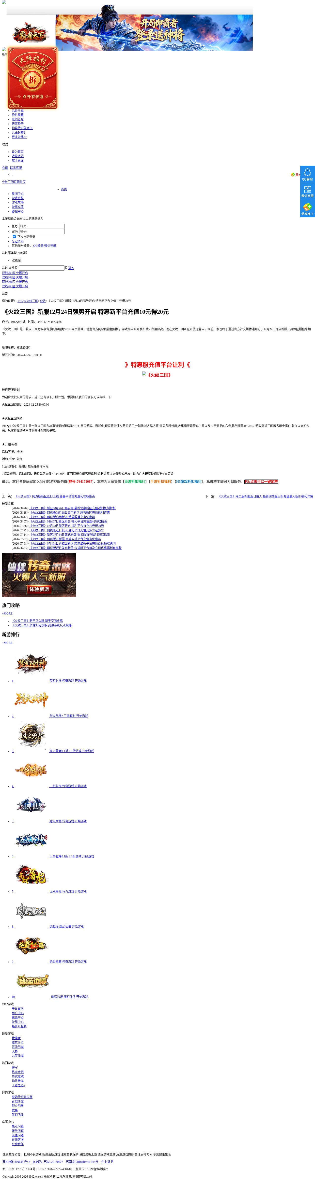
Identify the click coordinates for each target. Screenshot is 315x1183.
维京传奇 (18, 1042)
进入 (71, 268)
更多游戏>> (19, 137)
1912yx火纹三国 (27, 301)
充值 (5, 168)
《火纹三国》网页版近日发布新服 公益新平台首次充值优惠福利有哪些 (75, 548)
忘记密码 (18, 241)
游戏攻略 (18, 202)
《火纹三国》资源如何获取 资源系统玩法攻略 (42, 625)
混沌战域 (18, 1047)
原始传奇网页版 (22, 1097)
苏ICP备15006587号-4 (16, 1162)
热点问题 (18, 1126)
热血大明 (18, 1072)
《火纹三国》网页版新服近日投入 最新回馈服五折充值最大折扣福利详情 (265, 496)
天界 (15, 1051)
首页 (64, 189)
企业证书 (107, 1162)
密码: (15, 231)
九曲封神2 (18, 132)
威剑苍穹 (18, 119)
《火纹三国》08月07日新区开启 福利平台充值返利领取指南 (68, 521)
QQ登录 (38, 246)
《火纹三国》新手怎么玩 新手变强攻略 (37, 621)
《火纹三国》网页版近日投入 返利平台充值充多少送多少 (66, 530)
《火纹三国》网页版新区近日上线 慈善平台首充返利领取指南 (55, 496)
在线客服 (18, 1140)
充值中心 (18, 1017)
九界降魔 (18, 110)
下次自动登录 (26, 237)
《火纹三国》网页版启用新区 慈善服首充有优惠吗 (62, 517)
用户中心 (18, 1013)
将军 (15, 1067)
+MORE (7, 613)
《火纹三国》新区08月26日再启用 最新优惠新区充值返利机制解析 (72, 508)
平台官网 (18, 1008)
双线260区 (15, 286)
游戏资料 (18, 198)
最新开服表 (19, 1026)
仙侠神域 (18, 1081)
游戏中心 (18, 1022)
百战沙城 (18, 1101)
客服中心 (18, 211)
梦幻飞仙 (18, 1114)
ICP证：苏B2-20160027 (48, 1162)
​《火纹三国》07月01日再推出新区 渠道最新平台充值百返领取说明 (72, 543)
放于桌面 (18, 160)
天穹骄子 (18, 123)
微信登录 (50, 246)
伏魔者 (16, 1038)
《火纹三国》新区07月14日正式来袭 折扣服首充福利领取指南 (69, 534)
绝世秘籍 (18, 115)
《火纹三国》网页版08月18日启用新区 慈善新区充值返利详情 (69, 512)
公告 (43, 301)
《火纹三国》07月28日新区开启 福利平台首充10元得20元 (66, 526)
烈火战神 (18, 1106)
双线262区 (15, 277)
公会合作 (18, 1144)
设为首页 (18, 151)
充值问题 (18, 1135)
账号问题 (18, 1131)
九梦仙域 (18, 1056)
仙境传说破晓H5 (22, 128)
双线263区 (15, 273)
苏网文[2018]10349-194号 (82, 1162)
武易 (15, 1110)
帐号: (15, 226)
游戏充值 (18, 207)
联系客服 (16, 168)
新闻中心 (18, 193)
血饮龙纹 (18, 1076)
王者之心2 (18, 1085)
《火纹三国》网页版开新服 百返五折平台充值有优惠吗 (65, 539)
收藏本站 (18, 156)
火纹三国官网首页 (14, 182)
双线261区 (15, 282)
